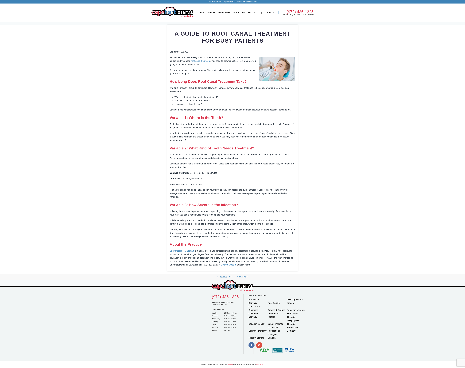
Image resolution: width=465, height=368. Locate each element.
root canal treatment (200, 61)
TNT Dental (260, 364)
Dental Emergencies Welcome (247, 2)
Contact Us (270, 13)
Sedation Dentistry (257, 324)
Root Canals (274, 303)
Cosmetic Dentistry (257, 331)
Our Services (224, 13)
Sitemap (230, 364)
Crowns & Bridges (276, 310)
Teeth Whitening (256, 338)
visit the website (228, 265)
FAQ (260, 13)
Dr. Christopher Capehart (182, 251)
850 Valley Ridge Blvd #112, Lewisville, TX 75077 (298, 15)
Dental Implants (275, 324)
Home (202, 13)
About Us (211, 13)
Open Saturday (229, 2)
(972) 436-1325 (300, 12)
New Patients (239, 13)
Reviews (252, 13)
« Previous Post (224, 277)
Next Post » (242, 277)
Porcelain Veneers (296, 310)
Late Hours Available (214, 2)
